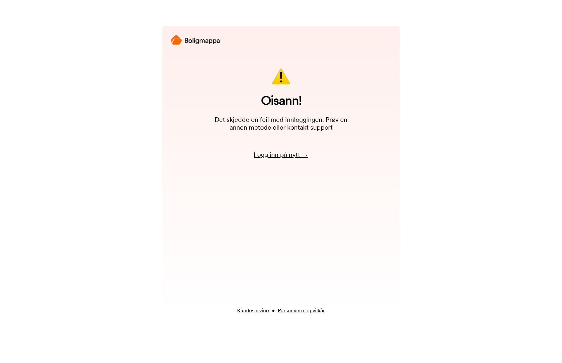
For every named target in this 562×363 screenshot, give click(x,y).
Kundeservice (253, 310)
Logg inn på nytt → (281, 155)
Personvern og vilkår (301, 310)
